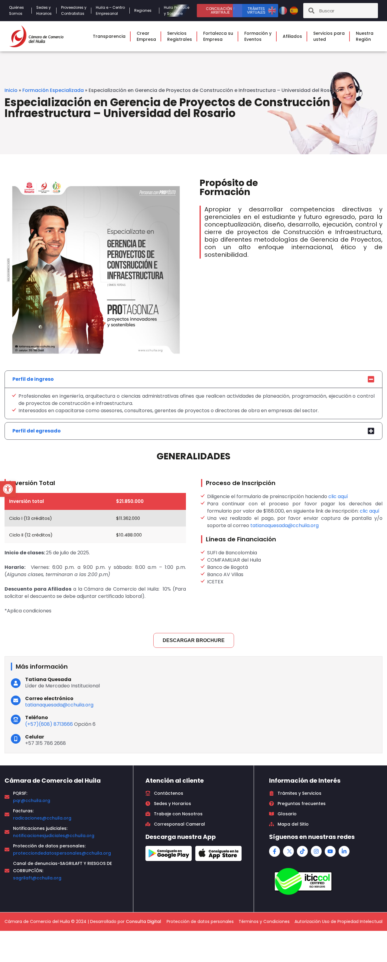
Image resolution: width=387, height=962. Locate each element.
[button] (8, 489)
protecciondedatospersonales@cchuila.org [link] (62, 853)
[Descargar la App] (168, 853)
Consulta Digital (143, 921)
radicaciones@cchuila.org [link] (42, 818)
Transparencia (109, 36)
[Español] (294, 10)
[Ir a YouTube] (330, 851)
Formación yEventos (258, 36)
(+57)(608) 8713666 (49, 724)
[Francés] (283, 10)
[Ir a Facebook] (274, 851)
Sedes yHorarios (44, 10)
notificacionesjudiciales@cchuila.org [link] (53, 836)
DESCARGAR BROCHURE (194, 640)
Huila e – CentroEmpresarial (110, 10)
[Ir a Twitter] (288, 851)
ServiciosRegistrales (179, 36)
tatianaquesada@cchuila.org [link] (284, 525)
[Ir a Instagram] (316, 851)
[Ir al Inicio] (36, 36)
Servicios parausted (329, 36)
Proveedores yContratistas (73, 10)
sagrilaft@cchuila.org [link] (37, 878)
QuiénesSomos (16, 10)
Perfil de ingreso (33, 379)
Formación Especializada (53, 90)
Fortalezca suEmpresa (218, 36)
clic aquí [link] (338, 496)
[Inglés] (272, 10)
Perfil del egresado (36, 430)
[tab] (193, 379)
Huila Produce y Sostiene (176, 10)
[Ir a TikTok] (302, 851)
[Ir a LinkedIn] (344, 851)
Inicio (11, 90)
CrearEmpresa (146, 36)
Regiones (142, 10)
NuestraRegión (364, 36)
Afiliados (292, 36)
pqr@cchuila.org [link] (31, 800)
